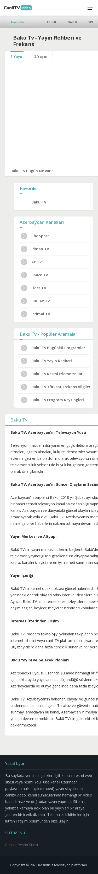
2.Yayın (40, 56)
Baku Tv (38, 202)
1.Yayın (17, 56)
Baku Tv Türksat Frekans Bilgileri (61, 386)
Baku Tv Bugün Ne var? (31, 170)
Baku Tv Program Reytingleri (57, 399)
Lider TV (38, 287)
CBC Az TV (40, 300)
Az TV (36, 261)
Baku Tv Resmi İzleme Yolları (57, 373)
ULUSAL (51, 22)
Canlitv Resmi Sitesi (21, 844)
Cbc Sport (40, 235)
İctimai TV (40, 313)
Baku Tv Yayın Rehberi (51, 360)
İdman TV (40, 248)
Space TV (39, 274)
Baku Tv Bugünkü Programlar (58, 347)
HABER (72, 22)
